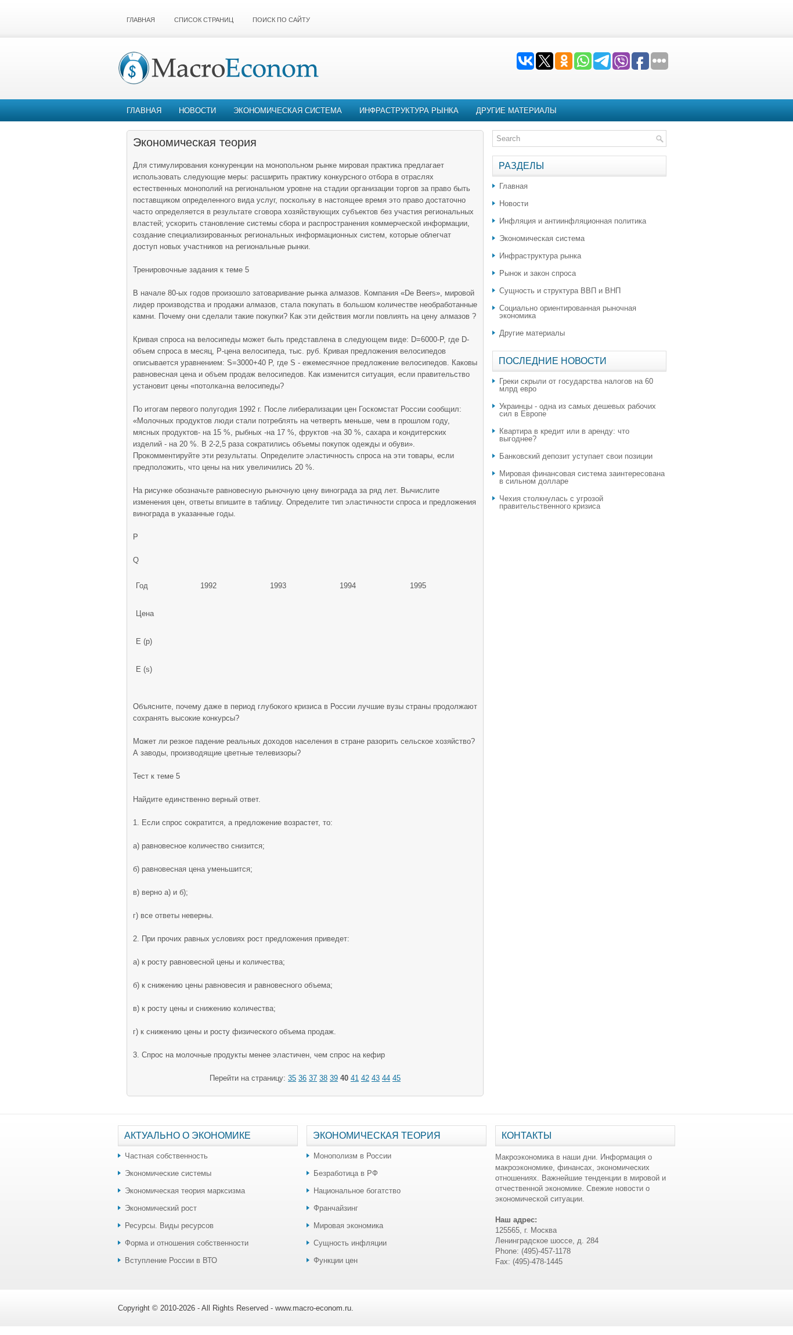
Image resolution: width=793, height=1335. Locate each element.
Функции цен (335, 1260)
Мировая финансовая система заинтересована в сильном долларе (582, 477)
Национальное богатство (357, 1190)
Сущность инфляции (350, 1243)
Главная (141, 19)
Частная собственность (166, 1156)
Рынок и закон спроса (537, 273)
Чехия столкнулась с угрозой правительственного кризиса (551, 502)
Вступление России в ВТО (171, 1260)
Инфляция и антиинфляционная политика (572, 221)
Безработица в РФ (345, 1173)
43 (376, 1078)
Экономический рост (161, 1208)
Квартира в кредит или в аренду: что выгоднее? (564, 435)
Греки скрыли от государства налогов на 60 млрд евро (576, 385)
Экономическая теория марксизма (185, 1190)
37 (313, 1078)
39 (334, 1078)
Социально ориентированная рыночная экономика (567, 312)
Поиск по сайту (281, 19)
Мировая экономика (348, 1225)
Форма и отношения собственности (186, 1243)
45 (396, 1078)
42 (365, 1078)
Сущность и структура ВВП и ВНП (560, 290)
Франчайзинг (335, 1208)
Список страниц (203, 19)
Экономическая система (287, 110)
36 (302, 1078)
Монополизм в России (352, 1156)
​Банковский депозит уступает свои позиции (576, 456)
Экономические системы (168, 1173)
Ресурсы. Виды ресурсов (169, 1225)
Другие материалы (516, 110)
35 (292, 1078)
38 (323, 1078)
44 (386, 1078)
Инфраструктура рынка (409, 110)
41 (355, 1078)
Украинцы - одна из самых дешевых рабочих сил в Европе (577, 410)
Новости (197, 110)
